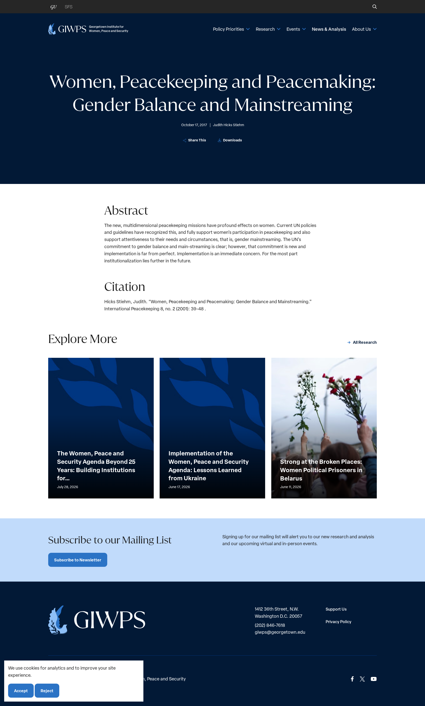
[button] (371, 6)
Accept (21, 690)
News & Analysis (329, 29)
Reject (47, 690)
